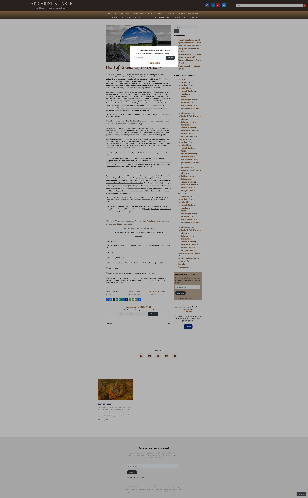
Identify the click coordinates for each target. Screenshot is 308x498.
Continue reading (154, 63)
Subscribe (170, 57)
